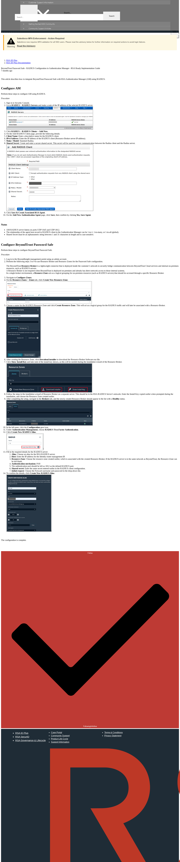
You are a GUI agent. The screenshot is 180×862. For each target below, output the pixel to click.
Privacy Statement (112, 736)
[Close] (172, 37)
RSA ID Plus (21, 733)
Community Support (60, 736)
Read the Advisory (26, 46)
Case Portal (56, 732)
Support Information (60, 742)
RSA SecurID (22, 736)
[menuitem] (97, 2)
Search (111, 16)
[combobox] (67, 17)
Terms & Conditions (113, 732)
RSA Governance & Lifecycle (30, 740)
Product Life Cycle (59, 739)
